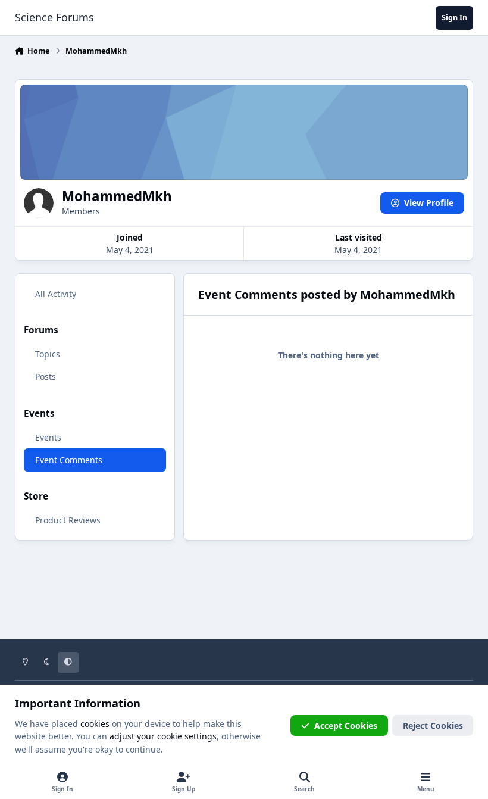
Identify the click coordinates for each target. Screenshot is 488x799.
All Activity (55, 293)
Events (48, 437)
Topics (47, 354)
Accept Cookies (345, 725)
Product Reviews (68, 520)
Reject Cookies (433, 725)
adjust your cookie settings (163, 736)
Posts (45, 376)
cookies (95, 723)
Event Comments (68, 460)
